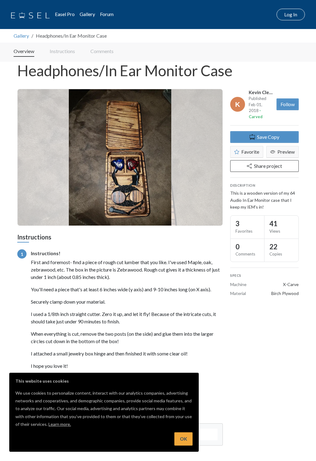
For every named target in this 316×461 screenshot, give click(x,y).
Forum (107, 14)
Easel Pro (65, 14)
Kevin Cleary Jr (265, 92)
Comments (102, 51)
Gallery (87, 14)
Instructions (62, 51)
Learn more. (59, 424)
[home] (30, 14)
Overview (24, 51)
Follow (288, 104)
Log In (290, 14)
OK (183, 439)
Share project (268, 166)
